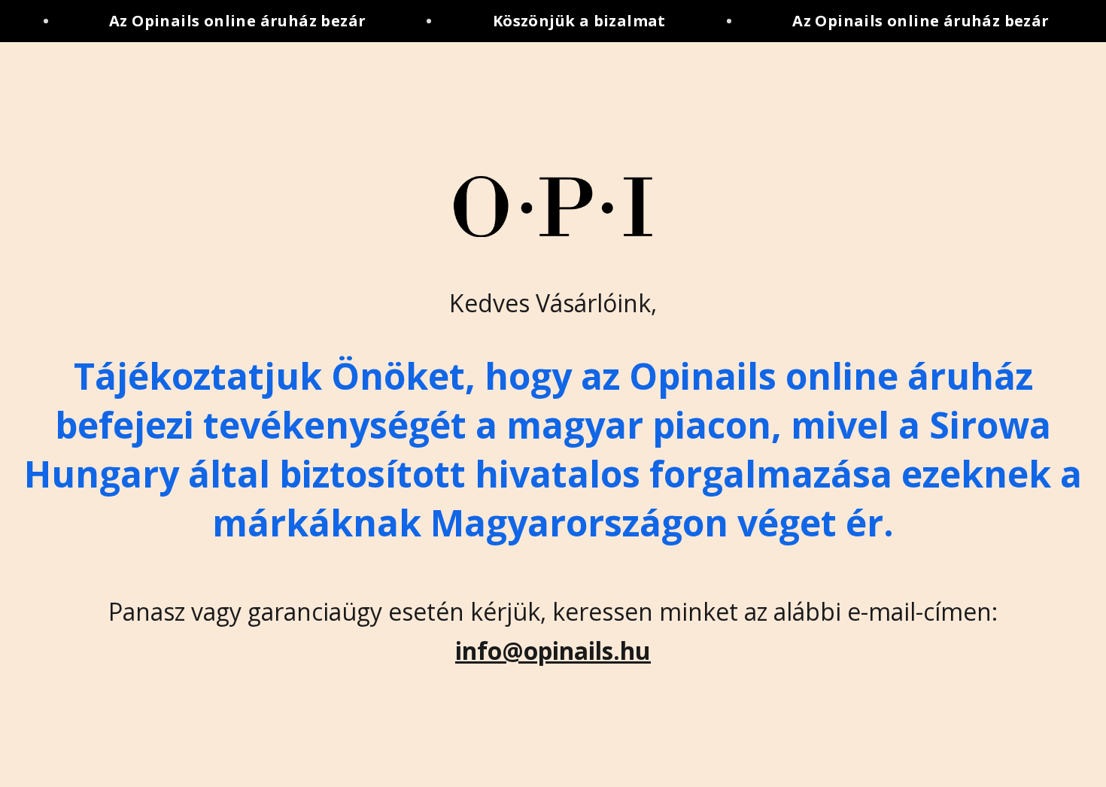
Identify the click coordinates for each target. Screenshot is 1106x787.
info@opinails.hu (553, 650)
